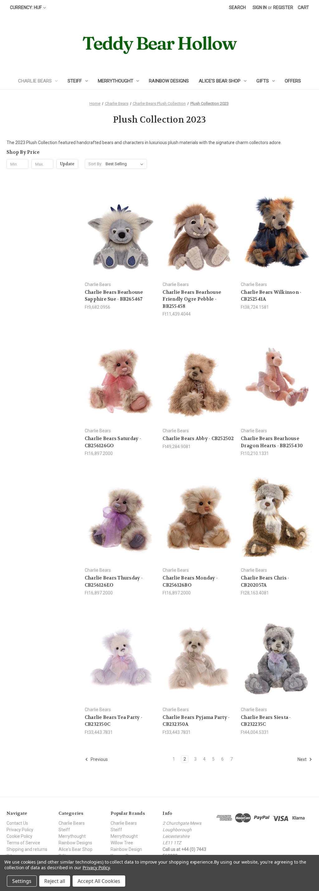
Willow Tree (122, 842)
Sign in (260, 7)
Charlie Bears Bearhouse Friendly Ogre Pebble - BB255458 (192, 299)
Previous (99, 759)
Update (67, 163)
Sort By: (95, 164)
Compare (118, 231)
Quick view (120, 219)
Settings (21, 881)
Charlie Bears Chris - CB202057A (265, 581)
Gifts (262, 81)
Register (283, 7)
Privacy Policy (20, 829)
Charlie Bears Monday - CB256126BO (190, 581)
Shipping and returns (27, 849)
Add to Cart (120, 242)
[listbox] (126, 164)
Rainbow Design (126, 849)
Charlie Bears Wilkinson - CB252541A (271, 295)
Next (302, 759)
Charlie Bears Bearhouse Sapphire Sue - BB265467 (114, 295)
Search (237, 7)
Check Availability (277, 242)
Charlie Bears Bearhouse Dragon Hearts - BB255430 (272, 442)
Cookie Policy (19, 836)
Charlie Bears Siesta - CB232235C (266, 721)
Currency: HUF (26, 7)
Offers (293, 81)
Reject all (54, 881)
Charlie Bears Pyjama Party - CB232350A (196, 721)
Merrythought (115, 81)
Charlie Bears (35, 81)
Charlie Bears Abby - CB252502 (198, 438)
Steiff (75, 81)
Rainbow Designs (169, 81)
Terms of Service (23, 842)
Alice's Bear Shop (219, 81)
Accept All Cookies (99, 881)
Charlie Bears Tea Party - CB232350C (113, 721)
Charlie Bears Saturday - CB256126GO (113, 442)
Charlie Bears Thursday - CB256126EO (114, 581)
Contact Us (17, 823)
